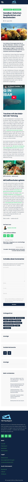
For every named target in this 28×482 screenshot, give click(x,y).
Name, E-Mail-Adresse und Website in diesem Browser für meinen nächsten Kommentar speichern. (14, 300)
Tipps (17, 325)
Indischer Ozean (8, 323)
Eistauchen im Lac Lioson (17, 400)
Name (4, 283)
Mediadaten (4, 450)
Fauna (6, 320)
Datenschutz (4, 457)
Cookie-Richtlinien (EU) (7, 462)
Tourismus (7, 328)
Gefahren (17, 320)
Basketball (4, 469)
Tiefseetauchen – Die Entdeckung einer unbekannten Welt (17, 390)
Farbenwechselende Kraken (14, 130)
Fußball (3, 471)
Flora (11, 320)
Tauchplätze (17, 9)
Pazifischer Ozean (9, 325)
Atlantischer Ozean (9, 318)
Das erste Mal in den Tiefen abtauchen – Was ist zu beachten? (17, 379)
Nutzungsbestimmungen (7, 460)
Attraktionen (20, 318)
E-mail (4, 288)
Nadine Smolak (12, 228)
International (7, 9)
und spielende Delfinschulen (13, 202)
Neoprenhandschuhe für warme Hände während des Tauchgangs (17, 385)
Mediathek (4, 448)
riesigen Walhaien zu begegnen (12, 194)
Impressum (4, 446)
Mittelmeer (18, 323)
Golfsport (3, 474)
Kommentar (6, 267)
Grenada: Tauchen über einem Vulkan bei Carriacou (17, 396)
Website (5, 293)
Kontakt (3, 443)
